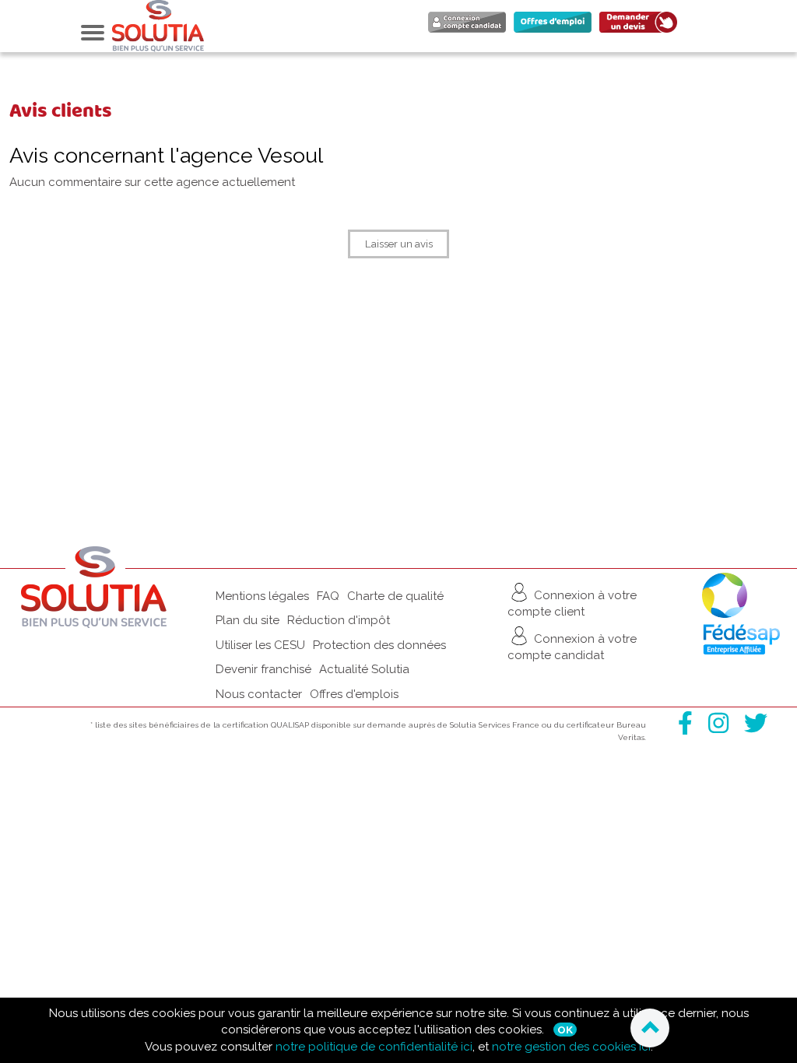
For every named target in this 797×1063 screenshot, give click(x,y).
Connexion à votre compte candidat (572, 647)
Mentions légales (262, 596)
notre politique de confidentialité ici (374, 1047)
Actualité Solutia (364, 669)
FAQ (328, 596)
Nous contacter (259, 694)
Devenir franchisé (263, 669)
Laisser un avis (399, 243)
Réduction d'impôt (338, 620)
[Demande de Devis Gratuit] (642, 32)
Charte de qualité (395, 596)
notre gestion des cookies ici (571, 1047)
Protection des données (379, 645)
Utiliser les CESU (260, 645)
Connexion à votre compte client (572, 603)
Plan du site (247, 620)
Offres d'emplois (354, 694)
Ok (565, 1029)
